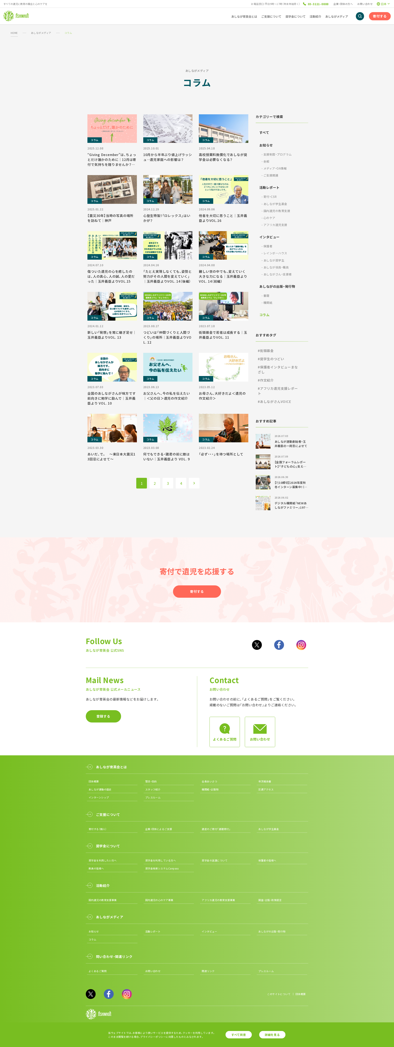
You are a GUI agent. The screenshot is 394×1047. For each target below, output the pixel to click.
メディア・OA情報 (274, 168)
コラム (264, 314)
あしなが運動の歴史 (100, 789)
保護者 (266, 246)
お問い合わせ (365, 4)
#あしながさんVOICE (274, 401)
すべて (264, 132)
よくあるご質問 (98, 971)
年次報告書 (264, 781)
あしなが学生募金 (274, 204)
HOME (14, 32)
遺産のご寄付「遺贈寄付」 (216, 829)
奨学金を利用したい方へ (103, 860)
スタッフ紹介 (153, 789)
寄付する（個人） (98, 829)
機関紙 (266, 302)
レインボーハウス (274, 253)
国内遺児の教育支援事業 (103, 900)
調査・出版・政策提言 (270, 900)
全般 (265, 161)
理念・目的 (151, 781)
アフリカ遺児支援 (274, 225)
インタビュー (269, 236)
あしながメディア (41, 32)
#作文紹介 (266, 380)
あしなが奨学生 (272, 260)
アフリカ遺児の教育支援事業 (218, 900)
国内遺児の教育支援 (275, 211)
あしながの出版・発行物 (277, 286)
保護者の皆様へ (267, 860)
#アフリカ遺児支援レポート (278, 391)
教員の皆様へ (96, 868)
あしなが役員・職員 (275, 267)
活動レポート (269, 187)
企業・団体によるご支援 (158, 829)
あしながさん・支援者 (276, 274)
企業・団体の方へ (343, 4)
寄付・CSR (269, 197)
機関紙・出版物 (210, 789)
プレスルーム (153, 797)
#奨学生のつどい (271, 358)
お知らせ (266, 145)
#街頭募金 (266, 350)
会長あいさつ (209, 781)
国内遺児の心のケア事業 (159, 900)
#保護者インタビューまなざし (278, 369)
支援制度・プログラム (276, 154)
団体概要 (94, 781)
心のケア (268, 218)
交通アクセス (266, 789)
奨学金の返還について (214, 860)
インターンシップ (99, 797)
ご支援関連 (269, 175)
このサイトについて (278, 994)
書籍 (265, 296)
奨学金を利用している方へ (160, 860)
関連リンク (208, 971)
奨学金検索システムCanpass (162, 868)
